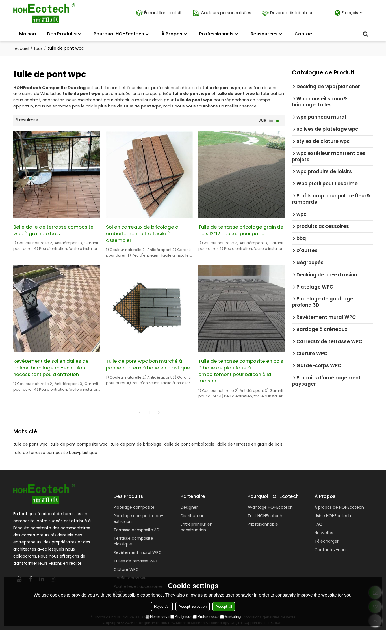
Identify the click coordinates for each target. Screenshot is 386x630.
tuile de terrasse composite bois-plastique (55, 452)
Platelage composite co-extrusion (138, 518)
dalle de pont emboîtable (189, 444)
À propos (171, 34)
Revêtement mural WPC (138, 552)
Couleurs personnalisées (226, 13)
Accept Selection (193, 606)
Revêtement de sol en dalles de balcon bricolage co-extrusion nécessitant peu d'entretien (51, 368)
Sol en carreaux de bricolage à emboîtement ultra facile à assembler (142, 234)
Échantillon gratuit (163, 13)
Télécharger (327, 541)
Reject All (162, 606)
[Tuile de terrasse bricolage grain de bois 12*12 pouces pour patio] (241, 174)
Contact (304, 34)
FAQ (318, 524)
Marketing (233, 616)
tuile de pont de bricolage (135, 444)
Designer (189, 507)
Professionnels (216, 34)
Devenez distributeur (291, 13)
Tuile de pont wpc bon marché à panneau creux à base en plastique (148, 364)
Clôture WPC (126, 569)
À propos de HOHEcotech (339, 507)
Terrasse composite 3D (136, 530)
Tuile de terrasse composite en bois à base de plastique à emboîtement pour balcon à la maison (240, 371)
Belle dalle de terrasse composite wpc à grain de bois (53, 230)
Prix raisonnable (263, 524)
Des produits (62, 34)
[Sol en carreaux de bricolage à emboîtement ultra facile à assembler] (149, 174)
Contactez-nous (331, 549)
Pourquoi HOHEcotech (119, 34)
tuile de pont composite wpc (79, 444)
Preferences (207, 616)
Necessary (159, 616)
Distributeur (192, 516)
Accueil (22, 48)
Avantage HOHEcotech (270, 507)
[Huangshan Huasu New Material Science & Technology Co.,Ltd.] (44, 13)
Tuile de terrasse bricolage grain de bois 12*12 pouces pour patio (240, 230)
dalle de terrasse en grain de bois (250, 444)
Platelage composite (134, 507)
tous (38, 48)
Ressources (264, 34)
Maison (27, 34)
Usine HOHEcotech (333, 516)
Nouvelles (324, 533)
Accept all (224, 606)
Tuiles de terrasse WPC (136, 561)
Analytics (182, 616)
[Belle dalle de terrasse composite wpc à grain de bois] (56, 174)
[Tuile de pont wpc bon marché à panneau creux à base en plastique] (149, 308)
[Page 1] (139, 412)
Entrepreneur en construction (196, 527)
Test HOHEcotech (265, 516)
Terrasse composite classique (133, 541)
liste (270, 120)
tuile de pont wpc (30, 444)
